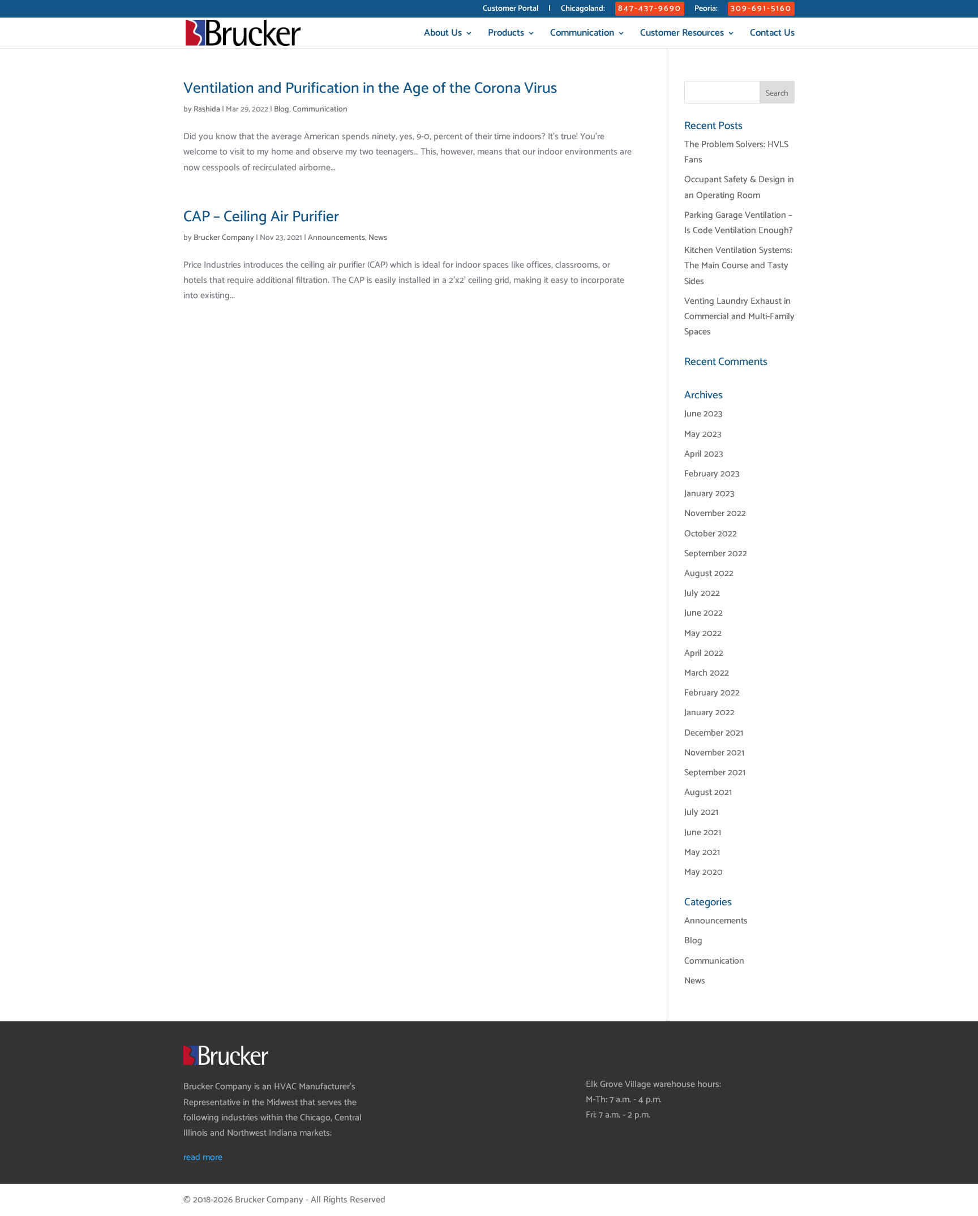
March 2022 (706, 673)
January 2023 (709, 493)
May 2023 (703, 434)
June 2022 (703, 613)
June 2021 (702, 832)
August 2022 (709, 573)
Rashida (207, 109)
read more (202, 1157)
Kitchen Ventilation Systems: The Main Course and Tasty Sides (738, 266)
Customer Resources (682, 35)
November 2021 (714, 752)
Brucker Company (224, 237)
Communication (582, 35)
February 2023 (712, 474)
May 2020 (703, 872)
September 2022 (715, 553)
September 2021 (714, 772)
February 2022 (712, 693)
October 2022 (710, 534)
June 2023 (703, 414)
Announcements (336, 237)
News (377, 237)
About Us (443, 35)
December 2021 (713, 733)
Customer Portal (510, 10)
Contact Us (772, 35)
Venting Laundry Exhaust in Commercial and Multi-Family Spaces (739, 317)
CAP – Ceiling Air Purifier (261, 217)
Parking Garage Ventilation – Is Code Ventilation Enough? (738, 223)
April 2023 (703, 454)
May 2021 (702, 852)
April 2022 (703, 653)
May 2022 (703, 633)
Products (506, 35)
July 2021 (701, 812)
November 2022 (715, 513)
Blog (281, 109)
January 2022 (709, 712)
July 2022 (702, 593)
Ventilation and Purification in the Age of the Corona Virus (370, 88)
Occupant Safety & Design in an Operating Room (739, 187)
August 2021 (708, 792)
